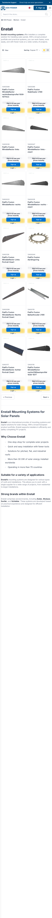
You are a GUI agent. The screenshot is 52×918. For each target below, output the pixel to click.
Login (13, 113)
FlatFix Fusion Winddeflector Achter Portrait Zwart (11, 369)
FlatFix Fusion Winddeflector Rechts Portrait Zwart (11, 314)
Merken (16, 20)
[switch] (46, 50)
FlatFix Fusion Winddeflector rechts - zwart (37, 204)
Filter (6, 50)
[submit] (46, 14)
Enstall (23, 20)
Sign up (41, 8)
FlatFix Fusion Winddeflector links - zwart (37, 149)
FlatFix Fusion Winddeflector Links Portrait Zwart (11, 259)
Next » (46, 397)
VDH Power (7, 20)
